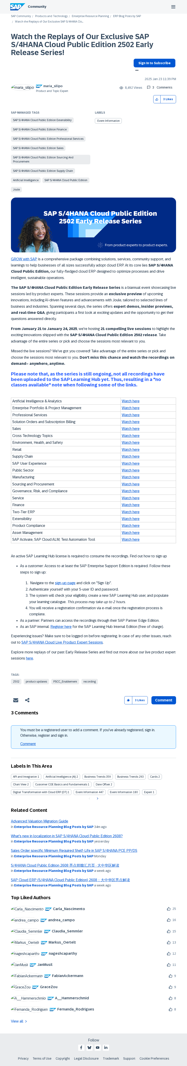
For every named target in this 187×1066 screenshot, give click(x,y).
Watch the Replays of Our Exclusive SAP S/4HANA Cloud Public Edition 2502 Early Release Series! (82, 45)
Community (37, 6)
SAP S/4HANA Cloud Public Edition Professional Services (48, 138)
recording (89, 681)
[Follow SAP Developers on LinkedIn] (106, 1047)
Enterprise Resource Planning (90, 16)
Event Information (87, 792)
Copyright (63, 1058)
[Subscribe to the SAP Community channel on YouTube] (97, 1047)
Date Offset (103, 784)
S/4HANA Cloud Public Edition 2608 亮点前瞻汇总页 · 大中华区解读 (65, 865)
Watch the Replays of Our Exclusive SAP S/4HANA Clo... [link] (49, 21)
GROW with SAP (24, 259)
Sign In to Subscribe (154, 63)
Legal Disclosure (86, 1058)
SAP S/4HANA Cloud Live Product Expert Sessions (62, 642)
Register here (61, 627)
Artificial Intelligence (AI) (61, 776)
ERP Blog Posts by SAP (127, 16)
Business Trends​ (127, 776)
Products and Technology (51, 16)
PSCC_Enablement (65, 681)
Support (129, 1058)
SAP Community (21, 16)
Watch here (131, 401)
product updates (36, 681)
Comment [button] (163, 700)
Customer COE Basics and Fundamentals (61, 784)
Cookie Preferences (154, 1058)
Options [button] (136, 71)
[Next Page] (97, 798)
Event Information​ (108, 120)
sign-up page (65, 583)
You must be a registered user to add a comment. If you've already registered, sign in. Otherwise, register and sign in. (87, 732)
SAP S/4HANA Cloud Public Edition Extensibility (42, 120)
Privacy (23, 1058)
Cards (154, 776)
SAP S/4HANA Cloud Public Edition (65, 180)
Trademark (111, 1058)
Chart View (19, 784)
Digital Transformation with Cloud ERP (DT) (40, 792)
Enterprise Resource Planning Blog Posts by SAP (54, 827)
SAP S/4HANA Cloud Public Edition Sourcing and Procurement (43, 159)
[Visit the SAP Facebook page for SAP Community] (81, 1047)
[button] (157, 99)
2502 (16, 681)
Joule (16, 189)
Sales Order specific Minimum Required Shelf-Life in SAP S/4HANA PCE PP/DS (74, 851)
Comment (28, 744)
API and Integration (25, 776)
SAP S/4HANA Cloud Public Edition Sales (38, 148)
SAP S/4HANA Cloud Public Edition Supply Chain (43, 171)
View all (17, 1021)
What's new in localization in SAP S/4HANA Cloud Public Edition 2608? (67, 836)
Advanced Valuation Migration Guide (39, 821)
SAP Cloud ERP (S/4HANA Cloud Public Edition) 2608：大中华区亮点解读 (70, 880)
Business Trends (94, 776)
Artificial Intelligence (26, 180)
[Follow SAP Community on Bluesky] (89, 1047)
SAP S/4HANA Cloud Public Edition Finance (40, 129)
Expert (148, 792)
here (29, 658)
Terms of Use (42, 1058)
